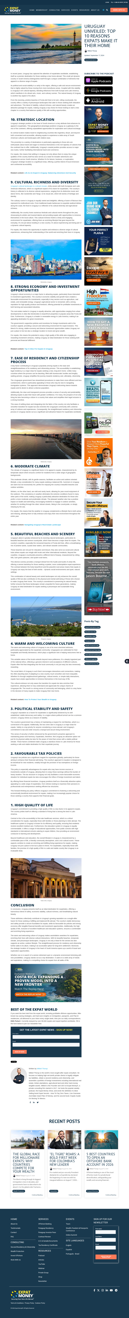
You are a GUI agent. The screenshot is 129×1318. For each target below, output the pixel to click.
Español (69, 1250)
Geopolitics (90, 636)
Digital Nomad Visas (92, 650)
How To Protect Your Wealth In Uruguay (40, 699)
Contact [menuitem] (14, 1232)
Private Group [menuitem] (43, 1273)
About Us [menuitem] (14, 1224)
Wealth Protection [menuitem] (17, 1251)
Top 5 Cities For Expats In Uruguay (38, 349)
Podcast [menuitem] (41, 1256)
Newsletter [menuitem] (42, 1281)
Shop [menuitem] (40, 1277)
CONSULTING (54, 10)
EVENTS (74, 10)
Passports (89, 641)
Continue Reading (37, 1195)
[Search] (107, 10)
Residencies (90, 632)
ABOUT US (95, 10)
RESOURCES (84, 10)
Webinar (41, 1268)
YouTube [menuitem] (41, 1264)
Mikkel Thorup (92, 51)
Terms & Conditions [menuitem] (17, 1303)
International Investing (93, 654)
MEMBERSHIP (42, 10)
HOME (31, 10)
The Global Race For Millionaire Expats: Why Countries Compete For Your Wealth (26, 1163)
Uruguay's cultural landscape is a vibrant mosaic (29, 186)
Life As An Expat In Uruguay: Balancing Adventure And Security (50, 173)
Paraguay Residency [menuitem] (46, 1228)
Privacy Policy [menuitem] (29, 1303)
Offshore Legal (91, 659)
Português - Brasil (72, 1254)
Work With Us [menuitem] (16, 1260)
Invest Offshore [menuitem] (17, 1256)
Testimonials (15, 1228)
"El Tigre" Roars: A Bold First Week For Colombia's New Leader (64, 1159)
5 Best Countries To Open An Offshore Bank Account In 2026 (101, 1159)
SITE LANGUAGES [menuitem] (75, 1240)
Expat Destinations (91, 60)
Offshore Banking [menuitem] (44, 1224)
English (68, 1245)
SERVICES (65, 10)
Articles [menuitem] (41, 1260)
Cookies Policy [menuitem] (40, 1303)
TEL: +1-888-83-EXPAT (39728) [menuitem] (119, 2)
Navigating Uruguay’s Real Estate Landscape (42, 525)
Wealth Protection (91, 645)
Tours (68, 1224)
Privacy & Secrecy (91, 664)
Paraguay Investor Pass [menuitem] (47, 1232)
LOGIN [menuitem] (107, 2)
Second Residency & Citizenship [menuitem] (23, 1247)
